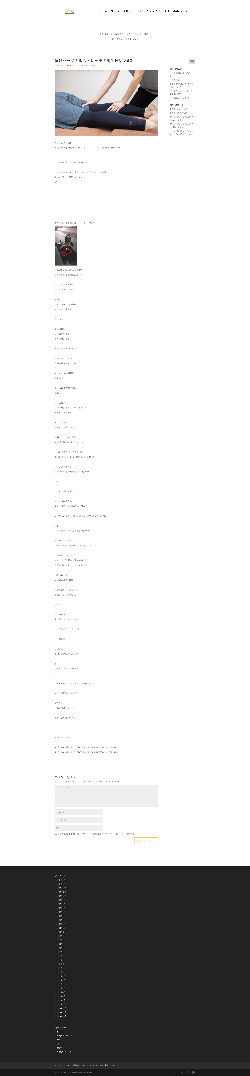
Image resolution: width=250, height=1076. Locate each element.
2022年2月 (61, 952)
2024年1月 (61, 884)
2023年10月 (61, 896)
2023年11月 (61, 892)
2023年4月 (61, 920)
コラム (115, 11)
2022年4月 (61, 944)
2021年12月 (61, 960)
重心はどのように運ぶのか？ (182, 117)
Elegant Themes (70, 1072)
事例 (58, 1040)
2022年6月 (61, 940)
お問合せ (129, 11)
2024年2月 (61, 880)
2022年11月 (61, 932)
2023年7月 (61, 908)
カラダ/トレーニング (65, 1036)
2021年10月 (61, 968)
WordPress (87, 1072)
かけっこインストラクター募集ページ (162, 11)
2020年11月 (61, 1012)
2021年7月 (61, 980)
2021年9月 (61, 972)
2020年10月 (61, 1016)
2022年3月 (61, 948)
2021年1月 (61, 1004)
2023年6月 (61, 912)
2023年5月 (61, 916)
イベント (60, 1032)
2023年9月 (61, 900)
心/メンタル (61, 1044)
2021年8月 (61, 976)
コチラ (114, 39)
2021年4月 (61, 992)
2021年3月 (61, 996)
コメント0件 (90, 65)
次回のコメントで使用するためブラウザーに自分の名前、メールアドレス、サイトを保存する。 (97, 834)
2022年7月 (61, 936)
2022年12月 (61, 928)
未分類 (81, 65)
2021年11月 (61, 964)
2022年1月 (61, 956)
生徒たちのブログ (64, 1052)
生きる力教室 (175, 80)
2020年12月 (61, 1008)
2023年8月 (61, 904)
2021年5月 (61, 988)
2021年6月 (61, 984)
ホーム (103, 11)
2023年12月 (61, 888)
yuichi (63, 65)
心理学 (172, 109)
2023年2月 (61, 924)
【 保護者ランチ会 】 (180, 98)
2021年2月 (61, 1000)
